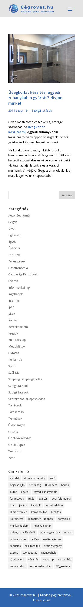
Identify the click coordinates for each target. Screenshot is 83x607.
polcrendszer (18, 539)
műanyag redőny (50, 532)
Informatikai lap (19, 287)
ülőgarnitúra (63, 566)
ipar (12, 505)
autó (52, 478)
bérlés (65, 485)
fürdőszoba (17, 498)
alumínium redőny (35, 478)
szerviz (14, 552)
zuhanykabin (17, 566)
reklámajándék (52, 539)
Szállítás (13, 372)
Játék (11, 314)
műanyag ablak (42, 525)
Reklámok (15, 360)
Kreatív (13, 333)
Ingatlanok (15, 294)
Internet (13, 301)
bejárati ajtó (17, 485)
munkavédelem (19, 525)
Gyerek (13, 281)
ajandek (15, 478)
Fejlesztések (16, 261)
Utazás (13, 432)
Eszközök (14, 255)
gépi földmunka (61, 498)
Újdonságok (16, 425)
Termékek (15, 418)
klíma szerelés (18, 512)
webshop (48, 559)
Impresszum (41, 600)
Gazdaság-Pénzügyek (23, 274)
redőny (34, 539)
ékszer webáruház (40, 566)
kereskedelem (54, 505)
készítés (56, 512)
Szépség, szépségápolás (25, 379)
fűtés (31, 498)
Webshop (14, 451)
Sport (12, 366)
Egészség (14, 235)
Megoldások (16, 346)
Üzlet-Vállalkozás (19, 438)
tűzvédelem (17, 559)
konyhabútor (39, 512)
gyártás (43, 498)
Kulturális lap (17, 340)
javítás (23, 505)
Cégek (12, 222)
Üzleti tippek (16, 445)
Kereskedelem (18, 327)
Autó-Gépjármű (19, 215)
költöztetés (16, 519)
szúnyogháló (49, 552)
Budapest (51, 485)
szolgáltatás (30, 552)
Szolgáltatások (42, 110)
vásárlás (33, 559)
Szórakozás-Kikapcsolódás (26, 399)
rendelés (15, 546)
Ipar (11, 307)
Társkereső (16, 412)
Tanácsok (15, 405)
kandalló (36, 505)
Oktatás (13, 353)
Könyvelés (64, 519)
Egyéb (12, 241)
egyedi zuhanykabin (45, 492)
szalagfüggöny (53, 546)
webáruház (65, 559)
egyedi (25, 492)
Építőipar (14, 248)
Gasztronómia (18, 268)
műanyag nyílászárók (22, 532)
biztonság (35, 485)
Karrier (12, 320)
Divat (12, 229)
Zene (11, 458)
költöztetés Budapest (40, 519)
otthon (68, 532)
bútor (13, 492)
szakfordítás (32, 546)
